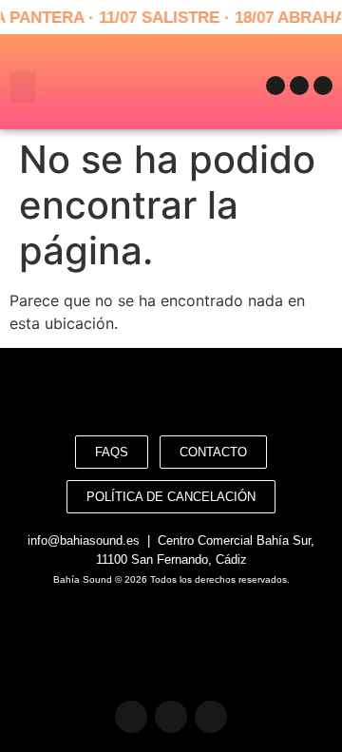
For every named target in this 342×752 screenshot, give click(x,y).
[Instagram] (299, 85)
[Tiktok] (323, 85)
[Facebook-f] (275, 85)
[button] (23, 87)
